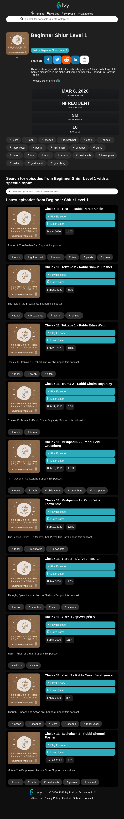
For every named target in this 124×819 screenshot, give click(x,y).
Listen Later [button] (57, 223)
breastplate (107, 155)
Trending (39, 13)
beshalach (84, 155)
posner (39, 147)
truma (98, 147)
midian (16, 163)
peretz (16, 155)
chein (89, 140)
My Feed (54, 13)
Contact (66, 798)
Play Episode (58, 216)
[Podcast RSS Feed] (58, 80)
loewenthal (69, 140)
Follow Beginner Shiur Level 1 (50, 50)
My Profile (70, 13)
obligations (53, 490)
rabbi (31, 140)
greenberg (59, 163)
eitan (47, 155)
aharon (64, 155)
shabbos (80, 147)
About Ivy (36, 798)
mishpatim (59, 147)
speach (48, 140)
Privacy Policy (52, 798)
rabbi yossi (18, 147)
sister (17, 782)
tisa (31, 155)
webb (33, 374)
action (17, 607)
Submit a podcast (83, 798)
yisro (15, 140)
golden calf (36, 163)
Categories (86, 13)
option (17, 490)
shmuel (106, 140)
